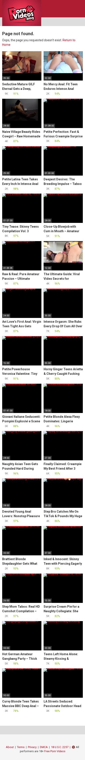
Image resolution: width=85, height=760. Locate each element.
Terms (21, 747)
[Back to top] (77, 751)
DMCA (44, 747)
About (10, 747)
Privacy (32, 747)
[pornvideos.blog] (21, 13)
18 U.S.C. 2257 (59, 747)
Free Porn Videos (54, 751)
